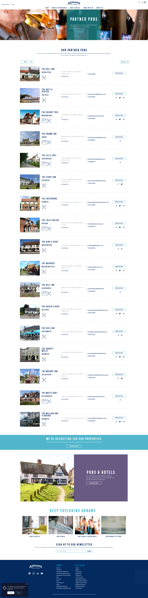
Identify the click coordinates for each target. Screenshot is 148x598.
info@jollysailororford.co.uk (95, 224)
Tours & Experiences (59, 8)
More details (119, 73)
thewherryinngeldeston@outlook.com (98, 375)
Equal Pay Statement (80, 586)
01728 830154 (91, 161)
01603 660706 (91, 420)
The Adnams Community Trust (63, 573)
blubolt (94, 594)
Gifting (58, 584)
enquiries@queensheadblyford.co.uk (98, 310)
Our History (59, 569)
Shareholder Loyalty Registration (63, 588)
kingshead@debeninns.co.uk (95, 245)
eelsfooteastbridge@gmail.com (96, 159)
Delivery (77, 569)
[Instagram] (123, 98)
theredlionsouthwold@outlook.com (97, 331)
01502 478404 (91, 312)
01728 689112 (91, 140)
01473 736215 (91, 269)
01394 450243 (91, 226)
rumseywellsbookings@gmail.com (97, 353)
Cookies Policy (79, 588)
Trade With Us (88, 8)
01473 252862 (91, 204)
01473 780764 (91, 96)
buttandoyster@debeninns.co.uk (97, 94)
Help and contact (5, 4)
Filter (25, 62)
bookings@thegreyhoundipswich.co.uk (98, 202)
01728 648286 (91, 74)
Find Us (58, 580)
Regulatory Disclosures (81, 584)
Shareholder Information (61, 586)
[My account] (142, 2)
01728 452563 (91, 291)
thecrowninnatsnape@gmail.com (97, 137)
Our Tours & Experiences (87, 536)
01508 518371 (91, 377)
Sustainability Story (114, 536)
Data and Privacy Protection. (82, 594)
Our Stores (61, 536)
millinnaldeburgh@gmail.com (96, 288)
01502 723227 (91, 334)
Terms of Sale (79, 571)
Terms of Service (79, 577)
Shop (47, 8)
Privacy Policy (78, 575)
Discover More (74, 446)
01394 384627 (91, 118)
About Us (58, 568)
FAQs (57, 577)
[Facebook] (116, 98)
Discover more (94, 483)
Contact (77, 568)
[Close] (27, 584)
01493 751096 (91, 183)
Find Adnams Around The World (63, 575)
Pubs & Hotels (75, 8)
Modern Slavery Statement (81, 580)
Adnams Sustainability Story (62, 571)
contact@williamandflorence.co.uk (97, 418)
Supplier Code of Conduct (81, 582)
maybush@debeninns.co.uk (95, 267)
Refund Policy (78, 573)
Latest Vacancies (60, 582)
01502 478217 (91, 399)
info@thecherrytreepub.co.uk (96, 116)
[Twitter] (120, 98)
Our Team (58, 579)
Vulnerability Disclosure (81, 579)
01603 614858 (91, 356)
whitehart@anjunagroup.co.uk (96, 396)
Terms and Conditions (72, 594)
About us (99, 8)
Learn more (10, 589)
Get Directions (64, 76)
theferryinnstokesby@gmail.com (97, 180)
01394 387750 (91, 248)
